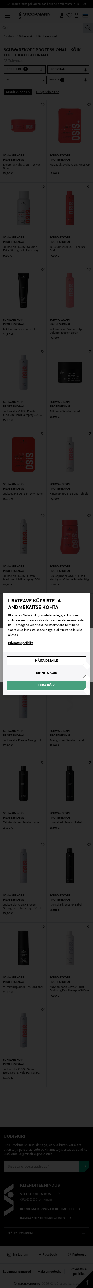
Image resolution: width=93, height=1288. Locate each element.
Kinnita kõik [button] (46, 673)
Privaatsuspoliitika (20, 643)
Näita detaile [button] (46, 661)
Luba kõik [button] (46, 685)
